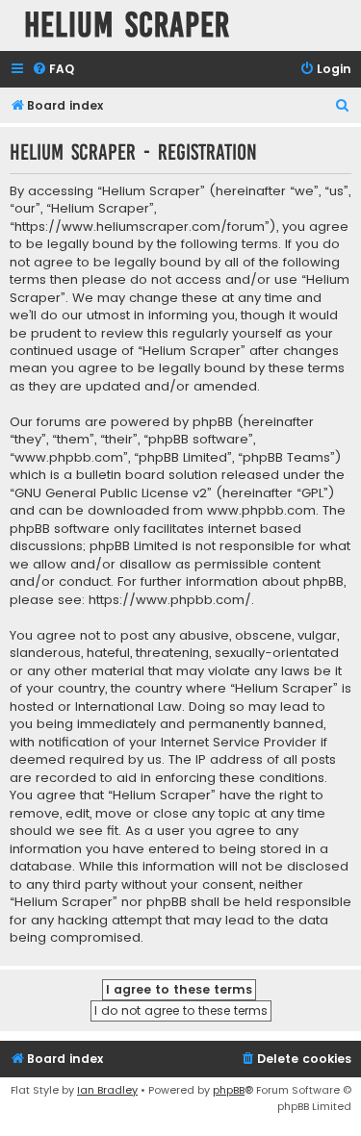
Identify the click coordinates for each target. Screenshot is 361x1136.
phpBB (229, 1090)
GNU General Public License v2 (110, 493)
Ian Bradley (107, 1090)
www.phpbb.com (261, 510)
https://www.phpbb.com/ (170, 600)
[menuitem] (53, 70)
